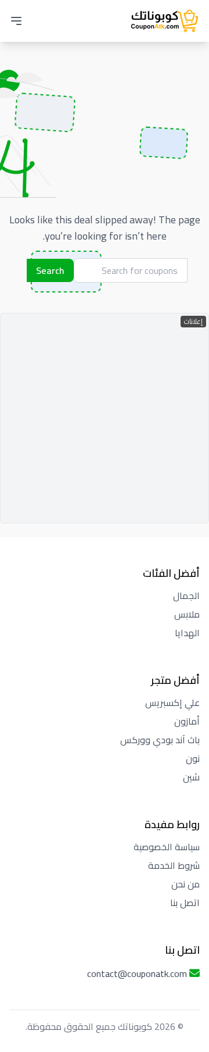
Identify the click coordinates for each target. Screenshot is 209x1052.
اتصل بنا (185, 902)
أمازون (187, 721)
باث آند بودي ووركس (160, 739)
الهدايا (187, 632)
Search (50, 270)
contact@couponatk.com (137, 973)
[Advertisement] (104, 418)
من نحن (185, 884)
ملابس (187, 614)
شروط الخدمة (174, 865)
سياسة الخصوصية (167, 846)
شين (191, 777)
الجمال (186, 595)
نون (193, 758)
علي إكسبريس (172, 702)
